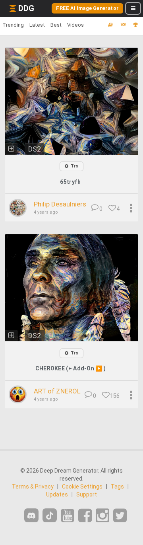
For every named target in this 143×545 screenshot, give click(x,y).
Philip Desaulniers (60, 204)
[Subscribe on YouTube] (67, 515)
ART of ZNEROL (57, 391)
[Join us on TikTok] (50, 515)
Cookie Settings (82, 486)
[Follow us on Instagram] (102, 515)
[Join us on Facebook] (85, 515)
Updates (57, 494)
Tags (117, 486)
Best (56, 25)
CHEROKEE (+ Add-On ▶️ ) (70, 368)
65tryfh (70, 182)
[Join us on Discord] (31, 515)
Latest (37, 25)
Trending (13, 25)
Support (86, 494)
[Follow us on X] (120, 515)
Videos (75, 25)
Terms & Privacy (33, 486)
